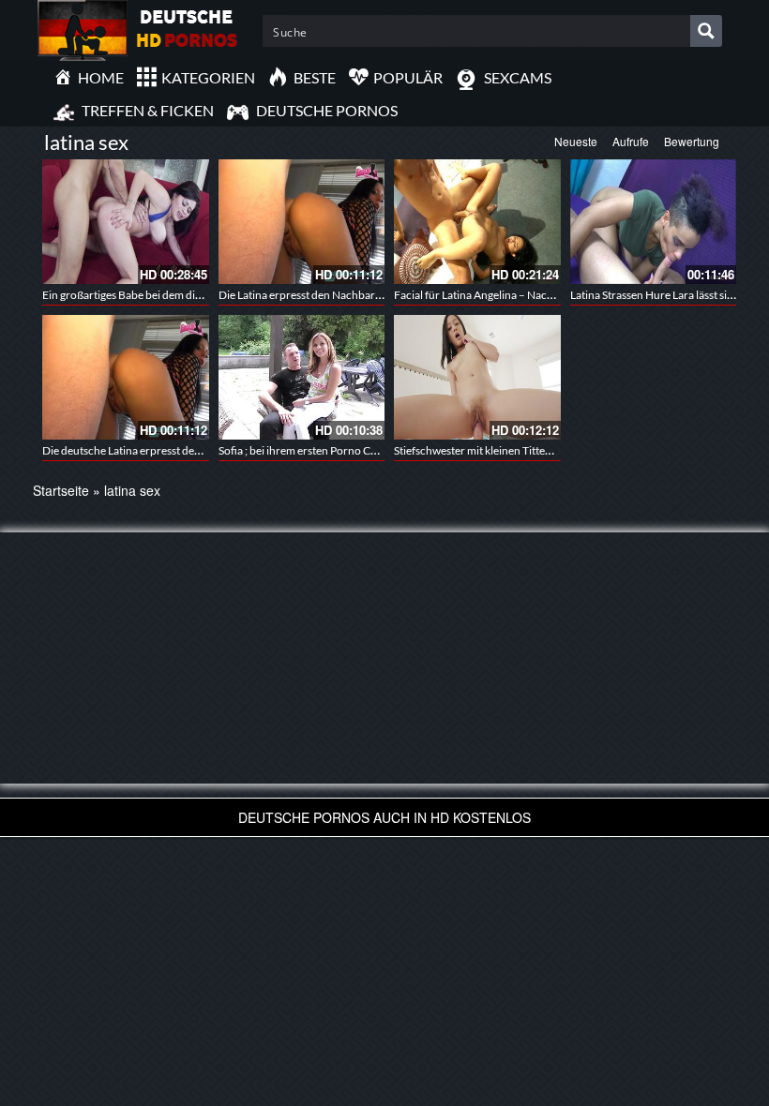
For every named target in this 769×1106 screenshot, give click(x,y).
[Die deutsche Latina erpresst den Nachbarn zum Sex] (125, 377)
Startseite (61, 490)
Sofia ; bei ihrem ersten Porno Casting (309, 450)
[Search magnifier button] (706, 31)
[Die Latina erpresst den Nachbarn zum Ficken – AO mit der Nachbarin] (302, 221)
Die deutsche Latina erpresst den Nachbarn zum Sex (168, 450)
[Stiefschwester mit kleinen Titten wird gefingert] (477, 377)
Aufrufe (630, 141)
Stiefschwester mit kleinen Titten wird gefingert (508, 450)
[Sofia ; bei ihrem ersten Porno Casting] (302, 377)
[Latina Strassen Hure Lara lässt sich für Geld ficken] (653, 221)
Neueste (575, 141)
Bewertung (691, 141)
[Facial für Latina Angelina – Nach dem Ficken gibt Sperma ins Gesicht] (477, 221)
